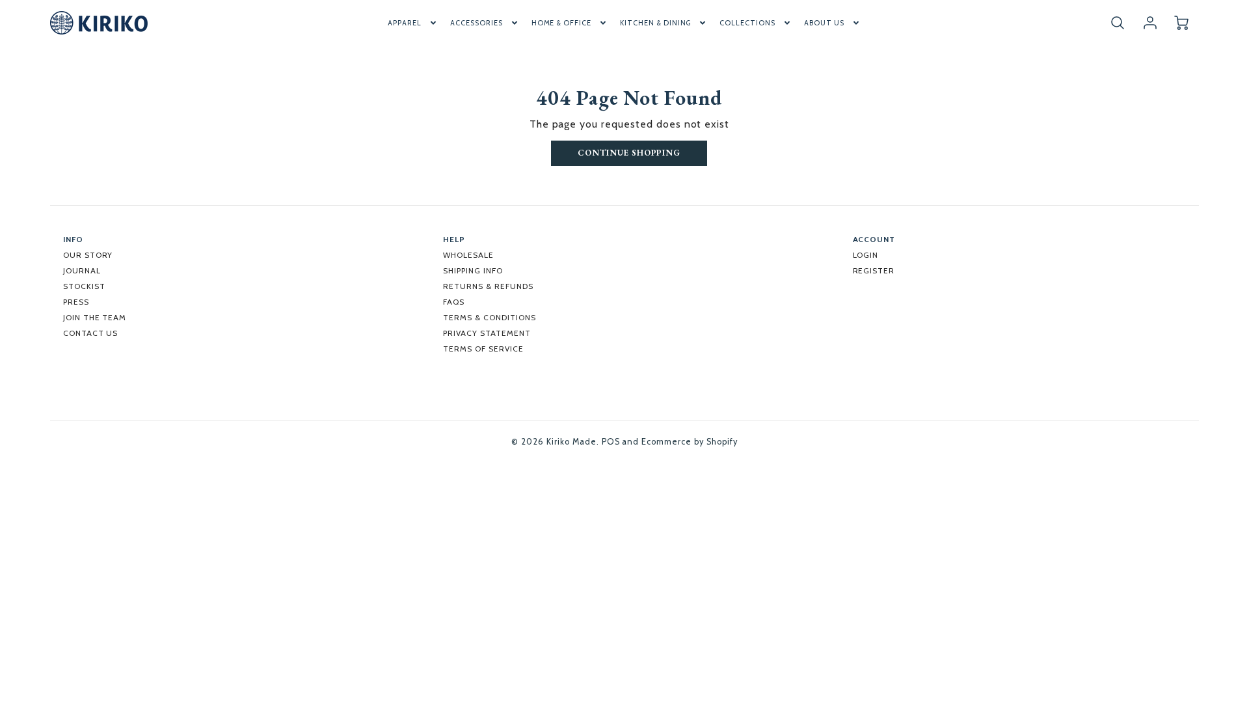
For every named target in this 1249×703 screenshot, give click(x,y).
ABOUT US (824, 22)
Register (874, 270)
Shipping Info (472, 270)
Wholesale (468, 255)
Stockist (84, 286)
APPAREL (405, 22)
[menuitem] (413, 23)
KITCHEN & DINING (655, 22)
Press (76, 302)
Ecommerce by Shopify (689, 442)
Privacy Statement (486, 333)
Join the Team (94, 317)
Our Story (88, 255)
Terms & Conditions (489, 317)
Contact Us (90, 333)
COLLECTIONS (747, 22)
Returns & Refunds (488, 286)
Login (866, 255)
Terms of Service (483, 348)
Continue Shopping (629, 152)
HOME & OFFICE (561, 22)
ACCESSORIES (476, 22)
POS (611, 442)
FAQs (453, 302)
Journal (82, 270)
